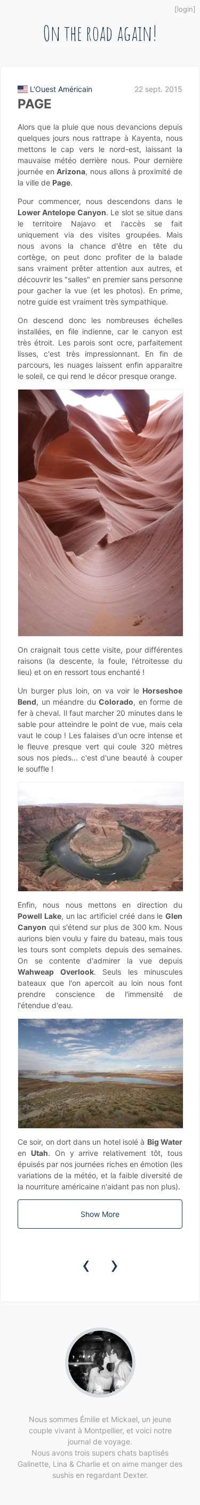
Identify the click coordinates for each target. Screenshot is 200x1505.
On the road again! (100, 32)
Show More (100, 1214)
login (185, 9)
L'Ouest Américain (61, 89)
